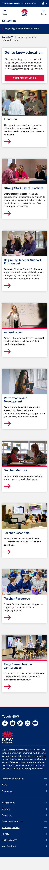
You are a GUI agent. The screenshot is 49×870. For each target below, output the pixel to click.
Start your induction (24, 78)
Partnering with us (10, 827)
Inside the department (13, 778)
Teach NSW (7, 37)
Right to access (9, 840)
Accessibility (8, 803)
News (4, 785)
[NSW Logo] (24, 12)
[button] (5, 12)
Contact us (7, 791)
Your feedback (9, 846)
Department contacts (12, 821)
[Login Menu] (44, 3)
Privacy (5, 834)
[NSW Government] (24, 737)
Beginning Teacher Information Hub (22, 28)
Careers (6, 809)
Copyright (7, 815)
